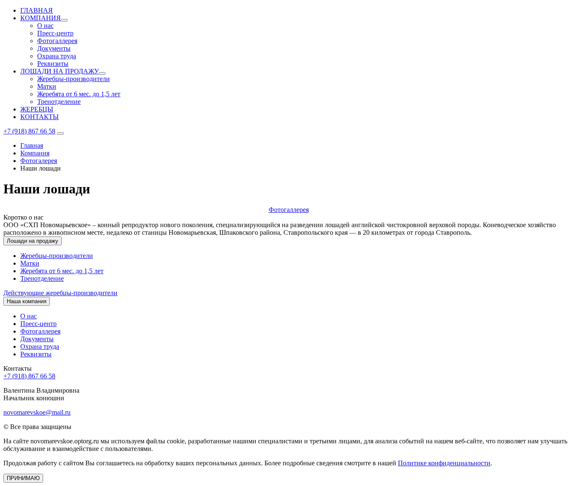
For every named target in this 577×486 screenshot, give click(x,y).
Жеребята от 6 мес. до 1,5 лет (78, 94)
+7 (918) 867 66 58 (29, 131)
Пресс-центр (55, 33)
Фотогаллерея (57, 40)
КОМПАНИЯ (40, 18)
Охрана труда (56, 56)
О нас (45, 25)
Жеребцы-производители (73, 78)
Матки (46, 86)
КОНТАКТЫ (39, 116)
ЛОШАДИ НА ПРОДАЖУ (59, 71)
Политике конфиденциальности (444, 463)
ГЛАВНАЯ (36, 10)
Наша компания (26, 301)
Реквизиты (52, 63)
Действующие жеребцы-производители (60, 292)
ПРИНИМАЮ (23, 478)
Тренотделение (59, 101)
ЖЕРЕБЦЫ (36, 109)
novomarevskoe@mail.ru (37, 412)
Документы (54, 48)
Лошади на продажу (32, 241)
